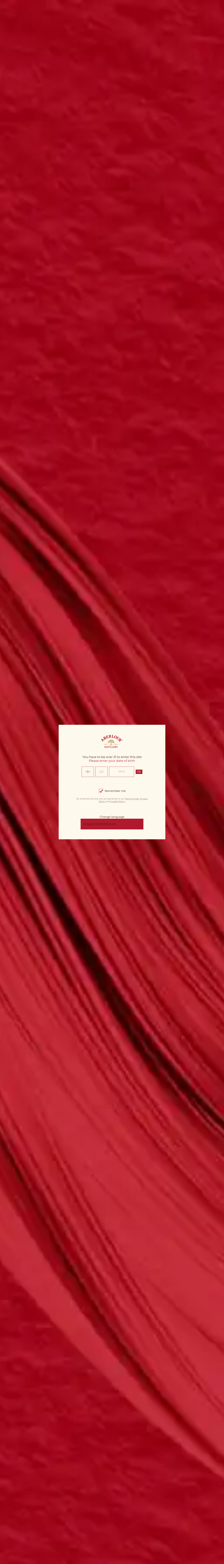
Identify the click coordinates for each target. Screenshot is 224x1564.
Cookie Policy (118, 801)
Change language (112, 817)
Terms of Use (132, 798)
